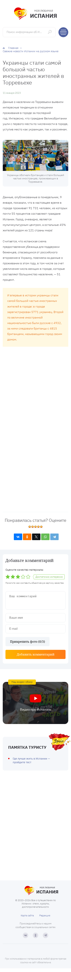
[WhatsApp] (45, 537)
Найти (50, 32)
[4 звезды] (38, 526)
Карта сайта (27, 915)
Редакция (44, 915)
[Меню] (63, 32)
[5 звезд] (41, 526)
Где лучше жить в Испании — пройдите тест (31, 760)
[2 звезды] (32, 526)
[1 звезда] (29, 526)
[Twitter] (36, 537)
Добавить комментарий (35, 654)
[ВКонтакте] (18, 537)
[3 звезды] (35, 526)
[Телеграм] (45, 935)
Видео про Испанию (35, 709)
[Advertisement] (35, 387)
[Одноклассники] (27, 537)
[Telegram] (54, 537)
